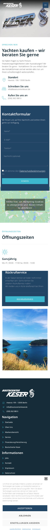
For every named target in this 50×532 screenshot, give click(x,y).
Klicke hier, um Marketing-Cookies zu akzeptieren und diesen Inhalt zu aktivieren (24, 204)
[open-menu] (45, 5)
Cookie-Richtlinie (15, 529)
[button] (46, 478)
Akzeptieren (25, 508)
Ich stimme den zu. (23, 172)
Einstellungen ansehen (25, 523)
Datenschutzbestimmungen (32, 171)
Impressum (36, 529)
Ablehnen (25, 515)
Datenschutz (26, 529)
